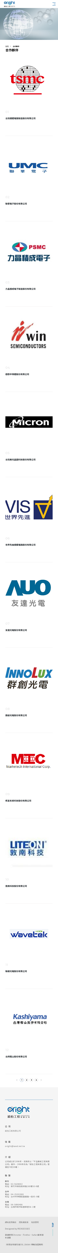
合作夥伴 (16, 46)
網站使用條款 (10, 1222)
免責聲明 (35, 1222)
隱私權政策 (23, 1222)
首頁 (7, 46)
